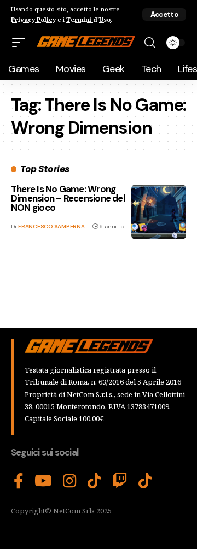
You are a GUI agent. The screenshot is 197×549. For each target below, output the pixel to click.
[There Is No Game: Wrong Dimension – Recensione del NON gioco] (158, 212)
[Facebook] (18, 481)
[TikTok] (94, 481)
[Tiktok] (145, 481)
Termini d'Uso (88, 19)
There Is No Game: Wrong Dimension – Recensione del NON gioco (68, 198)
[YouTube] (43, 481)
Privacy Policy (33, 19)
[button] (164, 14)
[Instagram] (69, 481)
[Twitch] (119, 481)
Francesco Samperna (51, 226)
